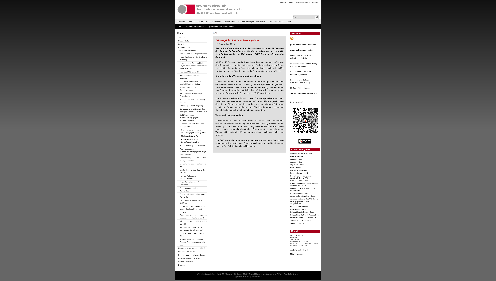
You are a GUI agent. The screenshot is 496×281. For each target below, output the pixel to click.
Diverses (181, 265)
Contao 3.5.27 (242, 274)
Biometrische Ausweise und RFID (191, 248)
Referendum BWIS (297, 209)
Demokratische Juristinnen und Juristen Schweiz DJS (303, 177)
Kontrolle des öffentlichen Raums (191, 255)
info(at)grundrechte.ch (299, 250)
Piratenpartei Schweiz (299, 206)
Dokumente (217, 22)
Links (289, 22)
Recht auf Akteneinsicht (189, 72)
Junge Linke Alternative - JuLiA (302, 196)
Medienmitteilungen (246, 22)
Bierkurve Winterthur (298, 170)
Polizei (181, 44)
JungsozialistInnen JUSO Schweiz (304, 199)
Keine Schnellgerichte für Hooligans (190, 183)
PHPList (280, 274)
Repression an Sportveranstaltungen (187, 49)
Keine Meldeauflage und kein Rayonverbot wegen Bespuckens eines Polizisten (193, 66)
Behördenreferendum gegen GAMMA (191, 201)
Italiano (291, 2)
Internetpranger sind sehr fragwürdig (190, 76)
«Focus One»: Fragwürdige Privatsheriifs (191, 94)
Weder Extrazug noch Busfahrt (192, 146)
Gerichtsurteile (230, 22)
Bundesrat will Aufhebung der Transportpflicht (192, 125)
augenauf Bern (296, 162)
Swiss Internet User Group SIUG (303, 218)
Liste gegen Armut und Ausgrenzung (299, 203)
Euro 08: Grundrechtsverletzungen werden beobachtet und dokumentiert (193, 215)
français (282, 2)
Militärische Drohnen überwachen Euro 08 (193, 222)
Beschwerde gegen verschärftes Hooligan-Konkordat (193, 159)
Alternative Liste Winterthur (301, 154)
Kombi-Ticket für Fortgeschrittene (193, 54)
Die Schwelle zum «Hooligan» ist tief (193, 165)
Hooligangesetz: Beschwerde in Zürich (193, 234)
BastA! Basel (295, 168)
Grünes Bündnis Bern (299, 181)
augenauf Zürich (297, 165)
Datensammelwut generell (189, 258)
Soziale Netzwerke (185, 262)
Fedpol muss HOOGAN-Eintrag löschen (192, 100)
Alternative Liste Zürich (299, 156)
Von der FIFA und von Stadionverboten (188, 88)
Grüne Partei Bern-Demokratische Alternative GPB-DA (304, 185)
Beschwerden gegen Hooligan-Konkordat (192, 195)
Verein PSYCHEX (297, 223)
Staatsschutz (183, 41)
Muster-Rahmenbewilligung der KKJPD (192, 171)
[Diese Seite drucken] (214, 33)
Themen (191, 22)
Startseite (181, 22)
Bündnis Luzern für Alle (299, 173)
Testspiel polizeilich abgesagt (191, 106)
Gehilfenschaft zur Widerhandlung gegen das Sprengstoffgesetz (190, 117)
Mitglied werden (303, 2)
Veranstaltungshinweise (196, 26)
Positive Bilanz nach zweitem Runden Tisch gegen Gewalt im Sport (192, 242)
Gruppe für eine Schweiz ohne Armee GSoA (302, 189)
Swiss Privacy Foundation (300, 220)
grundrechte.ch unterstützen (221, 26)
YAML (218, 274)
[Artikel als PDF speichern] (216, 33)
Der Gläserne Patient (186, 252)
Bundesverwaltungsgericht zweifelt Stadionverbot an (190, 82)
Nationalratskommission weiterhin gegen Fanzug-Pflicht (194, 131)
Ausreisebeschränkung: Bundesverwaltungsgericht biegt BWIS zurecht (193, 151)
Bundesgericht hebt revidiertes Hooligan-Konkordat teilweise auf (193, 110)
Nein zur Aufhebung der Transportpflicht (189, 177)
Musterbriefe (261, 22)
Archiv (180, 26)
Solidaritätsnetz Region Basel (302, 212)
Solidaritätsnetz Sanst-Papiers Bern (304, 215)
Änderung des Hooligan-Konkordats (190, 189)
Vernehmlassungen (277, 22)
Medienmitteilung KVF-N (191, 136)
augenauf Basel (296, 159)
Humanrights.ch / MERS (300, 193)
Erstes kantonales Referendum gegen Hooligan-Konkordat (192, 207)
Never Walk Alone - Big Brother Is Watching (193, 58)
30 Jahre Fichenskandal (300, 88)
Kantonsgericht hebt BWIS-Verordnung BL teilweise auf (191, 228)
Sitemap (314, 2)
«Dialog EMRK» (203, 22)
